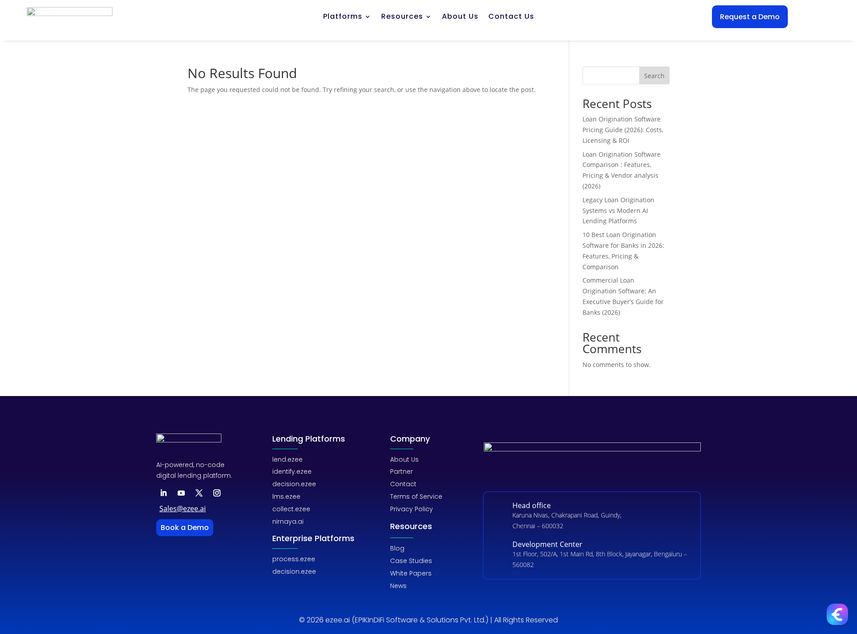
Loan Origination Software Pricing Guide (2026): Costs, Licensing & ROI (622, 130)
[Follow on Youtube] (181, 493)
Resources (402, 17)
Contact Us (511, 17)
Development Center (547, 544)
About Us (460, 17)
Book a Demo (185, 527)
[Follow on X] (199, 493)
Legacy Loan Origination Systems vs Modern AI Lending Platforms (618, 210)
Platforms (342, 17)
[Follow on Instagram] (217, 493)
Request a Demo (750, 17)
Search (654, 75)
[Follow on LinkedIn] (163, 493)
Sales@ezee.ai (182, 508)
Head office (531, 505)
